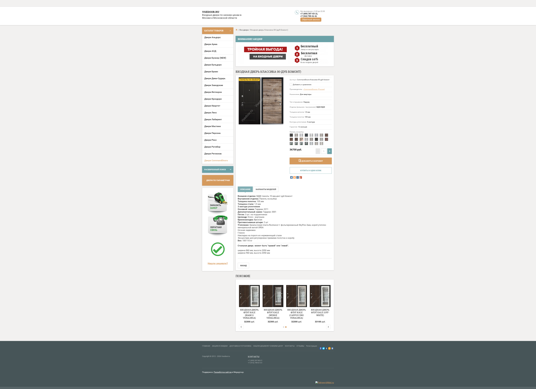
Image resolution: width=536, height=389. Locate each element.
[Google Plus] (300, 177)
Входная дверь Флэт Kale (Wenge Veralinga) (273, 313)
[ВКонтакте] (291, 177)
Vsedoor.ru (210, 12)
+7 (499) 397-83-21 (255, 361)
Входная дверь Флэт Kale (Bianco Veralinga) (249, 313)
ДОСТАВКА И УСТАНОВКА (240, 346)
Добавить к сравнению (301, 85)
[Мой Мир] (297, 177)
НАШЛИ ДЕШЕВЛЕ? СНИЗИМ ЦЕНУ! (268, 346)
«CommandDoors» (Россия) (314, 89)
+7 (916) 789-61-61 (308, 16)
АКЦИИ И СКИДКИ (220, 346)
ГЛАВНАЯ (206, 346)
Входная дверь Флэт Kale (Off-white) (320, 312)
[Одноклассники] (294, 177)
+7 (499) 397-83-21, (309, 13)
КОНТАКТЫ (290, 346)
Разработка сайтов (223, 372)
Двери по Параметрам (218, 180)
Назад (243, 265)
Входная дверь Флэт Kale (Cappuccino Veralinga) (296, 313)
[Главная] (237, 29)
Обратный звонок (311, 19)
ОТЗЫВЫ (300, 346)
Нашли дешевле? (218, 263)
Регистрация (311, 346)
